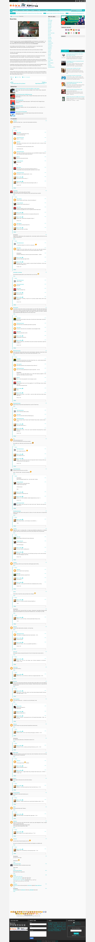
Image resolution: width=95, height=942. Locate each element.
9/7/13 (46, 863)
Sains (50, 55)
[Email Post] (11, 79)
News (50, 51)
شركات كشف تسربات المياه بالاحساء (19, 879)
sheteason (15, 884)
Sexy (50, 57)
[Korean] (74, 33)
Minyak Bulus (13, 19)
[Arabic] (77, 33)
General (50, 38)
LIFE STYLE (20, 10)
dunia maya (15, 667)
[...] (18, 91)
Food (50, 31)
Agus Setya (19, 132)
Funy (50, 35)
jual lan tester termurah (17, 870)
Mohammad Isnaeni (20, 137)
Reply (14, 128)
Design (50, 27)
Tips (49, 61)
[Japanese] (71, 33)
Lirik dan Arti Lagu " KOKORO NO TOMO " (73, 68)
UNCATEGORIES (43, 10)
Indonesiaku (50, 926)
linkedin (81, 1)
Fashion (50, 30)
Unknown (15, 120)
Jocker (14, 591)
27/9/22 (46, 888)
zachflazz (15, 528)
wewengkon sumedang (17, 272)
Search (83, 10)
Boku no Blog (18, 77)
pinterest (85, 1)
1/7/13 (46, 120)
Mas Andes (19, 327)
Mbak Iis (18, 156)
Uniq (49, 64)
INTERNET (36, 10)
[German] (71, 30)
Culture (50, 24)
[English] (66, 30)
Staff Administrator (20, 280)
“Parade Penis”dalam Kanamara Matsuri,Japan (74, 89)
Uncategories (28, 77)
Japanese (50, 45)
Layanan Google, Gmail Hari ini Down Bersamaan (48, 13)
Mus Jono (18, 536)
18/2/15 (46, 870)
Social (50, 58)
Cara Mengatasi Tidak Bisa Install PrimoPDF (73, 75)
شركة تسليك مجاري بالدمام (17, 877)
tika (14, 438)
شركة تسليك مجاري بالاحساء (17, 876)
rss (79, 1)
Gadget (50, 37)
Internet (50, 44)
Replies (16, 130)
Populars (64, 50)
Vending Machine (52, 67)
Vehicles (50, 65)
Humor (50, 40)
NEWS (14, 10)
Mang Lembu (15, 752)
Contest (50, 23)
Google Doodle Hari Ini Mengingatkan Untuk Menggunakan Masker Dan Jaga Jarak (77, 13)
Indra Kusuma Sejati (17, 863)
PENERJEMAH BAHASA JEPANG (53, 10)
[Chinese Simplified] (79, 33)
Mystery (50, 48)
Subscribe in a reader (71, 925)
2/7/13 (45, 141)
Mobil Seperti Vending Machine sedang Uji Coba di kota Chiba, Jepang (22, 13)
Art (49, 18)
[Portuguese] (69, 33)
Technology (56, 929)
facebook (78, 1)
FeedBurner (78, 935)
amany (14, 875)
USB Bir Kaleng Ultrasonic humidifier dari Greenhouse (75, 96)
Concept (50, 21)
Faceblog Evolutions (17, 511)
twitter (76, 1)
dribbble (83, 1)
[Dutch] (79, 30)
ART (25, 10)
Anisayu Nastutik (16, 792)
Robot (50, 54)
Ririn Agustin (19, 198)
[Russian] (66, 33)
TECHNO (30, 10)
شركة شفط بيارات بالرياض (17, 878)
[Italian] (77, 30)
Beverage (50, 20)
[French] (69, 30)
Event (24, 77)
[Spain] (74, 30)
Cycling (65, 922)
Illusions (50, 41)
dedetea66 (18, 358)
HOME (11, 10)
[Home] (11, 16)
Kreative (50, 47)
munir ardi (15, 651)
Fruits (50, 34)
